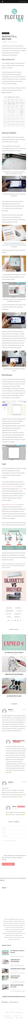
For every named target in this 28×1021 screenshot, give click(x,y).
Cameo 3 (21, 488)
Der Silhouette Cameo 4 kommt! (14, 652)
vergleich (17, 616)
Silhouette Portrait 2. (9, 486)
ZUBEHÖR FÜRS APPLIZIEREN (15, 976)
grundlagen (9, 610)
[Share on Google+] (18, 620)
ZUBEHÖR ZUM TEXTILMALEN (14, 674)
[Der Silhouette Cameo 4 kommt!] (14, 642)
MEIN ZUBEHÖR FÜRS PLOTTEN (16, 986)
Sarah (4, 42)
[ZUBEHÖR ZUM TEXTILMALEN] (14, 664)
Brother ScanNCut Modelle (11, 504)
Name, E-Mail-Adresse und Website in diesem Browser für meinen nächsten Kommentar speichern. (14, 857)
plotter (8, 613)
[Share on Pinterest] (20, 620)
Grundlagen (5, 33)
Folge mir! (2, 880)
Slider (9, 616)
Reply (24, 709)
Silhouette (18, 613)
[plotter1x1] (14, 15)
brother (9, 607)
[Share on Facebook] (12, 620)
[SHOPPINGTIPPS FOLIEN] (14, 686)
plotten (19, 610)
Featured (18, 607)
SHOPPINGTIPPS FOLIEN (14, 696)
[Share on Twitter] (15, 620)
